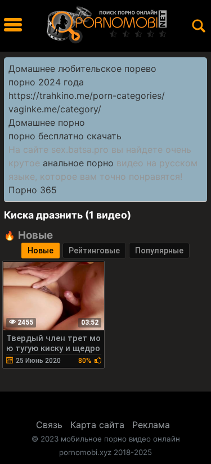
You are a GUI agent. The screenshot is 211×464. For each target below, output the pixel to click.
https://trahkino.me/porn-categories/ (86, 95)
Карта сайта (97, 424)
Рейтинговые (94, 250)
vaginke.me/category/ (54, 109)
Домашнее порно (46, 122)
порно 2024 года (46, 82)
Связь (49, 424)
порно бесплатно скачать (65, 136)
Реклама (151, 424)
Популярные (159, 250)
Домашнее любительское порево (82, 68)
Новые (40, 250)
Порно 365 (32, 189)
